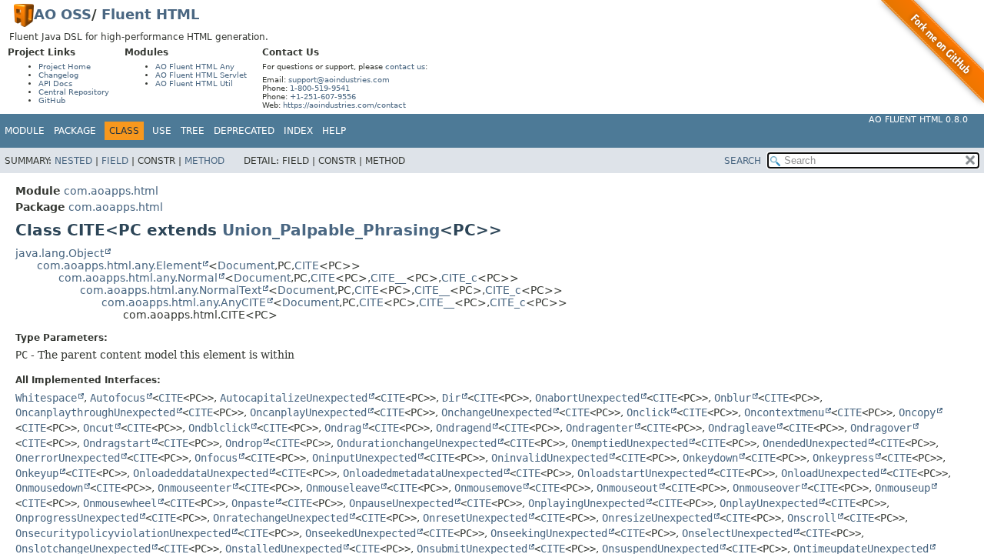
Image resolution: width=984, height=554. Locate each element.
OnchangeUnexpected (496, 412)
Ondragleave (742, 428)
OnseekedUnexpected (360, 533)
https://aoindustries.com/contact (344, 105)
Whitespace (46, 398)
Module (25, 130)
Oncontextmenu (784, 412)
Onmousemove (488, 488)
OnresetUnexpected (475, 518)
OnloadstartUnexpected (641, 473)
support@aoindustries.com (339, 79)
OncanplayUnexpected (308, 412)
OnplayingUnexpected (586, 503)
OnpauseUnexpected (401, 503)
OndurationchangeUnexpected (417, 443)
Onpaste (252, 503)
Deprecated (244, 130)
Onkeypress (843, 458)
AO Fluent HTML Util (194, 83)
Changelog (58, 75)
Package (75, 130)
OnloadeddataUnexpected (200, 473)
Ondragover (881, 428)
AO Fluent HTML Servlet (201, 75)
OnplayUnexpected (769, 503)
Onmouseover (766, 488)
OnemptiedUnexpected (629, 443)
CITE (306, 265)
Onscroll (811, 518)
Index (298, 130)
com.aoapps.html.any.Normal (138, 278)
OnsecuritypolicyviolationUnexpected (123, 533)
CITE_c (459, 278)
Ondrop (243, 443)
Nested (73, 160)
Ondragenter (599, 428)
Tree (192, 130)
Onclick (648, 412)
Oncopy (917, 412)
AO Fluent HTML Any (194, 66)
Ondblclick (219, 428)
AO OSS (62, 14)
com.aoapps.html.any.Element (119, 265)
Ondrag (342, 428)
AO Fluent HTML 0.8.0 (918, 120)
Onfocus (216, 458)
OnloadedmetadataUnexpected (423, 473)
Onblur (732, 398)
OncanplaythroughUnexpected (95, 412)
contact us (405, 66)
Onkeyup (36, 473)
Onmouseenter (194, 488)
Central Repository (73, 92)
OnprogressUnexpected (76, 518)
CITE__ (388, 278)
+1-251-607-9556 (323, 96)
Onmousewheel (120, 503)
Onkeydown (710, 458)
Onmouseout (627, 488)
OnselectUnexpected (737, 533)
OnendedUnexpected (815, 443)
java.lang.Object (59, 253)
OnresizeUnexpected (657, 518)
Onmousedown (49, 488)
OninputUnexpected (364, 458)
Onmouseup (902, 488)
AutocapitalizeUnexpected (293, 398)
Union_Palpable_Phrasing (331, 230)
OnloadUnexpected (830, 473)
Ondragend (463, 428)
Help (334, 130)
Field (114, 160)
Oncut (98, 428)
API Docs (55, 83)
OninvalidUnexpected (549, 458)
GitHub (51, 100)
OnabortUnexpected (587, 398)
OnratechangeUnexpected (280, 518)
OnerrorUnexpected (67, 458)
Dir (451, 398)
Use (161, 130)
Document (246, 265)
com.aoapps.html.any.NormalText (170, 290)
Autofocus (117, 398)
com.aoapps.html (111, 191)
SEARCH (742, 160)
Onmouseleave (343, 488)
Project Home (64, 66)
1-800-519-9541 (320, 88)
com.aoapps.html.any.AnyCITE (183, 302)
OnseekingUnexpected (548, 533)
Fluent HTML (150, 14)
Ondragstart (117, 443)
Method (204, 160)
